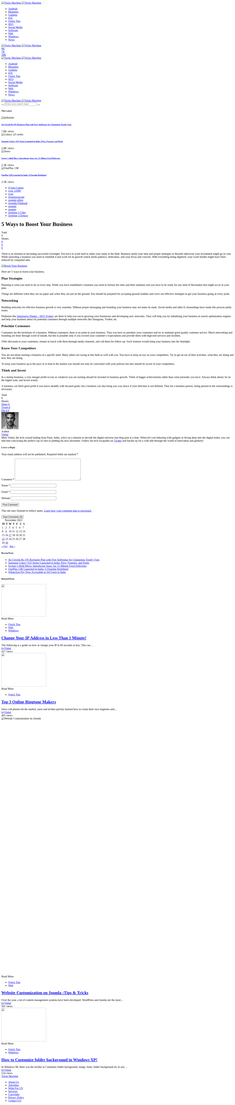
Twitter (118, 440)
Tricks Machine (9, 1076)
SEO (11, 24)
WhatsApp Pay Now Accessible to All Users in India (37, 572)
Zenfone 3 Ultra (17, 212)
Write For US (15, 1088)
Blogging (13, 11)
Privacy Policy (16, 1097)
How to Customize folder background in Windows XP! (49, 1060)
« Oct (4, 546)
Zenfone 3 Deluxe (18, 215)
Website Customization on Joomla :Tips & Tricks (44, 992)
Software (13, 30)
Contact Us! (14, 1100)
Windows (13, 36)
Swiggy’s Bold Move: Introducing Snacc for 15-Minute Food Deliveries (30, 158)
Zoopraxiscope (16, 197)
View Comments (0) (12, 517)
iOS (10, 18)
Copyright (13, 1094)
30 (6, 542)
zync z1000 (14, 190)
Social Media (15, 27)
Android (12, 8)
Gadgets (12, 14)
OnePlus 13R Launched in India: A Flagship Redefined (23, 175)
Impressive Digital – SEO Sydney (35, 316)
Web (10, 33)
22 (3, 538)
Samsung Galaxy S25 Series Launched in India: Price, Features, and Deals (32, 141)
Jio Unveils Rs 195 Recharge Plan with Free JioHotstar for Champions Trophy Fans (36, 124)
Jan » (12, 546)
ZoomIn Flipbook (18, 203)
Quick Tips (14, 21)
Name (5, 485)
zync (10, 193)
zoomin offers (15, 200)
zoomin (12, 206)
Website (5, 498)
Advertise (13, 1085)
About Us (13, 1082)
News (11, 39)
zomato (12, 209)
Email (5, 491)
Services (12, 1091)
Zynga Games (16, 187)
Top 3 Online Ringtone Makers (28, 702)
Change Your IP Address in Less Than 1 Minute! (43, 638)
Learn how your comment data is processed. (68, 510)
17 (10, 535)
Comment (7, 479)
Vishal (4, 434)
